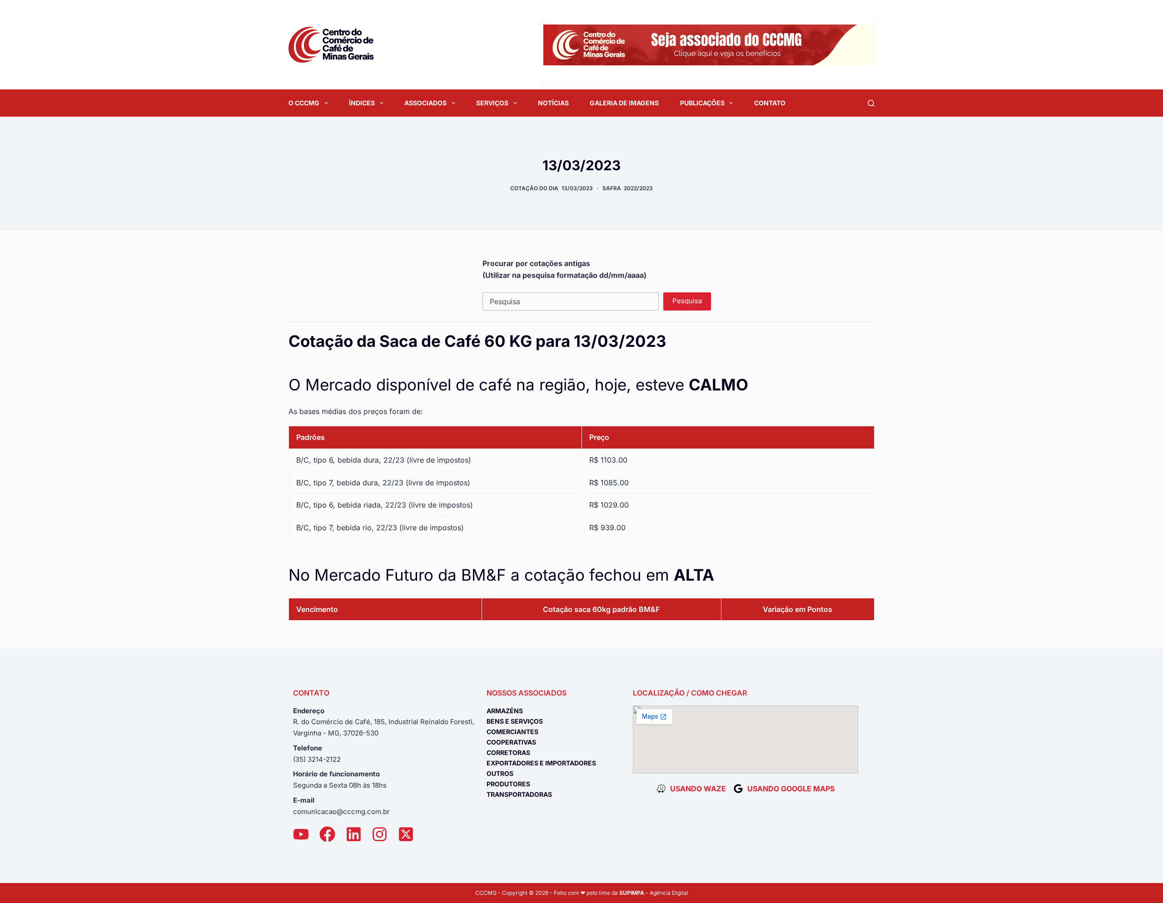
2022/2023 (638, 188)
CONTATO (769, 103)
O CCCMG (303, 103)
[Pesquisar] (871, 103)
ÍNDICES (362, 103)
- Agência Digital (653, 892)
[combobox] (570, 301)
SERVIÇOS (492, 103)
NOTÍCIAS (553, 103)
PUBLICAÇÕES (702, 103)
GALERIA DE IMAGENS (624, 103)
